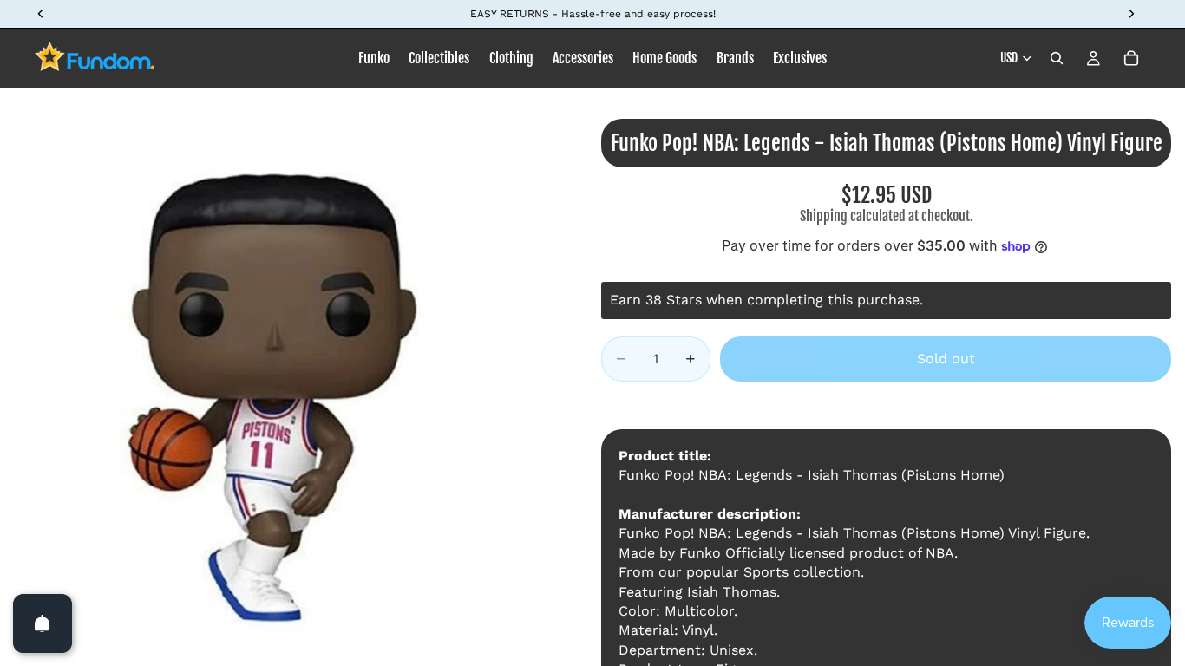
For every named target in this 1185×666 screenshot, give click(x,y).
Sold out (946, 358)
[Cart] (1131, 58)
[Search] (1057, 58)
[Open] (42, 623)
